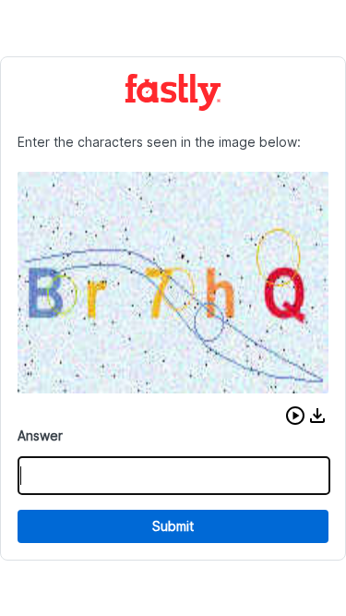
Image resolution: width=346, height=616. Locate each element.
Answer (40, 435)
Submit (173, 526)
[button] (295, 416)
